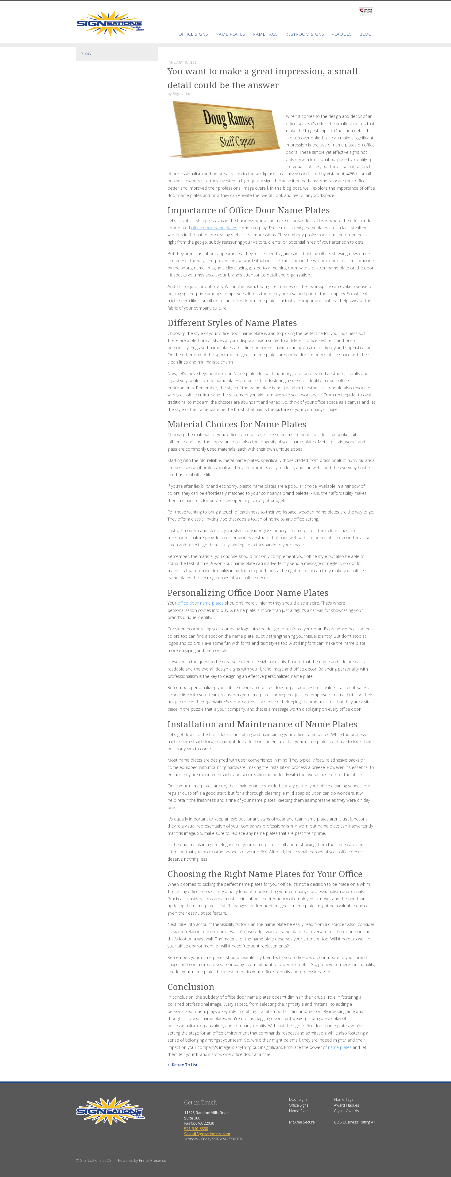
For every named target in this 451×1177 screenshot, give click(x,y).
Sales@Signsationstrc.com (207, 1133)
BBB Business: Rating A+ (354, 1122)
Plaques (342, 34)
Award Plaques (346, 1105)
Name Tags (265, 34)
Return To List (184, 1064)
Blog (86, 54)
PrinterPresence (152, 1160)
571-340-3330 (196, 1128)
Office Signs (193, 34)
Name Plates (230, 34)
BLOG (365, 34)
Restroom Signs (304, 34)
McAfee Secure (302, 1122)
